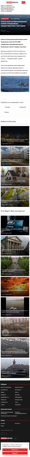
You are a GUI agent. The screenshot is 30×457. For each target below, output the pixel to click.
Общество (3, 399)
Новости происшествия (8, 7)
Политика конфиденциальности (20, 413)
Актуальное (18, 389)
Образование (18, 397)
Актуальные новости (7, 8)
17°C (23, 2)
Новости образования (7, 9)
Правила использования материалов (7, 413)
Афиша (2, 392)
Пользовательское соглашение (9, 416)
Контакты (17, 423)
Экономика (18, 404)
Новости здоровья (6, 11)
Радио (2, 425)
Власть (17, 392)
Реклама (3, 423)
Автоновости (4, 389)
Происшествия (18, 399)
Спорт (16, 402)
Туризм (3, 404)
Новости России (19, 387)
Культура (17, 394)
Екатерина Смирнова (5, 31)
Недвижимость (5, 397)
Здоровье (3, 394)
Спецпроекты (4, 402)
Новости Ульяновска (6, 387)
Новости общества (6, 5)
